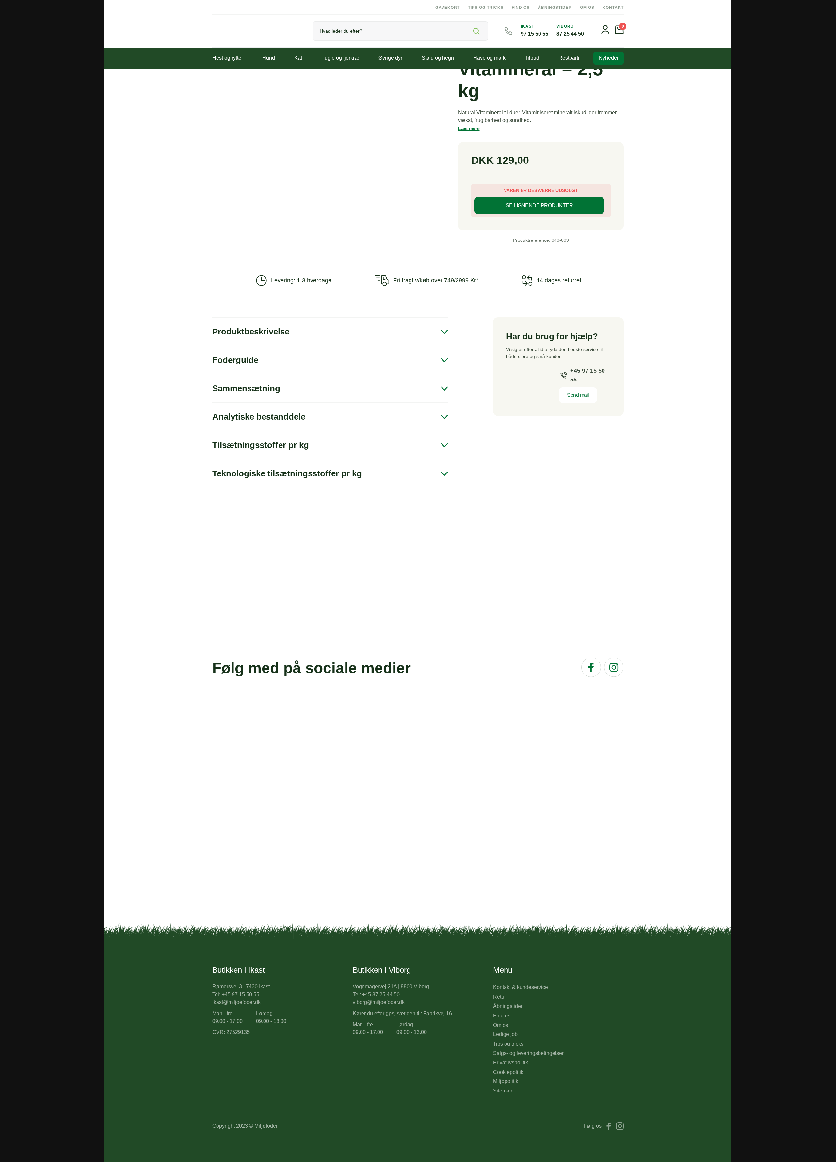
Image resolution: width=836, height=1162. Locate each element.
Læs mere (469, 128)
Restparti (568, 58)
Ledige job (505, 1034)
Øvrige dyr (390, 58)
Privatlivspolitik (510, 1062)
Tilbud (532, 58)
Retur (499, 996)
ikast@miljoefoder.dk (236, 1002)
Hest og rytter (227, 58)
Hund (268, 58)
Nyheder (609, 58)
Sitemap (502, 1090)
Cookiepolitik (508, 1072)
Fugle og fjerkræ (340, 58)
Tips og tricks (486, 7)
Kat (298, 58)
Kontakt (613, 7)
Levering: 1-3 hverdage (301, 280)
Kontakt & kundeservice (520, 987)
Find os (521, 7)
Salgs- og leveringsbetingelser (528, 1053)
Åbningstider (555, 7)
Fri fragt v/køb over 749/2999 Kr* (435, 280)
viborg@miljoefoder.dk (379, 1002)
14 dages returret (559, 280)
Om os (587, 7)
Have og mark (489, 58)
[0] (619, 32)
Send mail (578, 395)
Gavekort (447, 7)
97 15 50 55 (534, 34)
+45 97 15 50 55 (587, 375)
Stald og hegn (438, 58)
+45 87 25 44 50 (381, 994)
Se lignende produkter (539, 205)
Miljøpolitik (505, 1081)
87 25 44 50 (570, 34)
